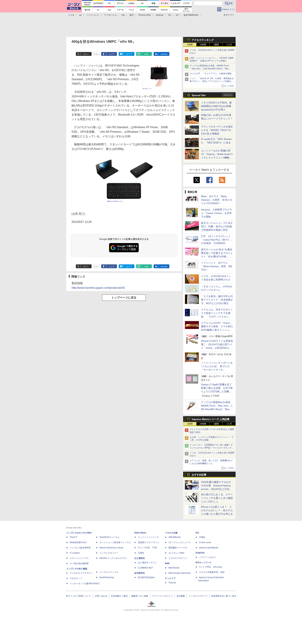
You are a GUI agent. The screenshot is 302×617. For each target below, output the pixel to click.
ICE (197, 533)
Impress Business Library (111, 547)
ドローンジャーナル (79, 558)
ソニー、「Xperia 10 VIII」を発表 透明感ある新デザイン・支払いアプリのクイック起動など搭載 (212, 81)
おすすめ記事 (199, 474)
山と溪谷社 (139, 558)
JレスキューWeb (176, 553)
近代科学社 (139, 573)
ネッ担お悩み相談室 (79, 563)
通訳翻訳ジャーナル (177, 547)
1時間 (190, 44)
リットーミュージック (148, 537)
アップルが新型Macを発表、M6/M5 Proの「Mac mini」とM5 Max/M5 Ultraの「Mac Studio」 (209, 68)
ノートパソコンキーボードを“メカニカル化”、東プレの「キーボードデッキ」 (217, 366)
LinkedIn (163, 54)
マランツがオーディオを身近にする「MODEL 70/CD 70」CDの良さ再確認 (217, 130)
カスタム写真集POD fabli (211, 572)
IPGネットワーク (204, 562)
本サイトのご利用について (78, 596)
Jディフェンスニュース (179, 542)
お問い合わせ (101, 596)
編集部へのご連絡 (139, 596)
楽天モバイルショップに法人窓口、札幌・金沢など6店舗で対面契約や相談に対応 (217, 226)
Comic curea (205, 542)
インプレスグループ (198, 596)
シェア (111, 54)
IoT (177, 15)
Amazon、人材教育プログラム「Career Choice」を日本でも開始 (216, 213)
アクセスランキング (203, 40)
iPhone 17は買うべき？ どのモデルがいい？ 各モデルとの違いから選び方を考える (217, 510)
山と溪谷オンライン (147, 562)
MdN (167, 563)
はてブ (129, 54)
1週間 (216, 44)
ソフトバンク (93, 15)
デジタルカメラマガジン (81, 573)
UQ (123, 15)
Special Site (199, 95)
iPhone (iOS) (145, 15)
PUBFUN (200, 553)
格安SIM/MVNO (191, 15)
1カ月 (229, 44)
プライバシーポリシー (162, 596)
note (146, 54)
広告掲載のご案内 (119, 596)
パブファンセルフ (207, 557)
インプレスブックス (108, 572)
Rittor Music (140, 533)
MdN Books (173, 568)
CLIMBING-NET (145, 568)
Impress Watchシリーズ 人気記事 (210, 419)
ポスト (86, 54)
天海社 (202, 537)
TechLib (172, 582)
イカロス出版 (171, 533)
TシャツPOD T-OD (147, 547)
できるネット (76, 578)
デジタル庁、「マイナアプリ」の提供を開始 (211, 73)
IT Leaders (75, 553)
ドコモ (71, 15)
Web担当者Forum (78, 542)
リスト (96, 54)
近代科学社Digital (146, 577)
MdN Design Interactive (179, 573)
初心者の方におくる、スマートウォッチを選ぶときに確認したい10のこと (217, 498)
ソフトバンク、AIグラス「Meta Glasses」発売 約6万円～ (216, 266)
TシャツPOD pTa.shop (210, 567)
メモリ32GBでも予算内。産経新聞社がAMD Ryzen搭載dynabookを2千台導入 (216, 106)
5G (169, 15)
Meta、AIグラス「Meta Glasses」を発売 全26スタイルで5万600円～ (216, 200)
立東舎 (141, 553)
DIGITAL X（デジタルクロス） (113, 558)
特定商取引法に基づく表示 (223, 596)
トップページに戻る (123, 297)
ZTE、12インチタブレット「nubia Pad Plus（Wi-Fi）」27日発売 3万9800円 (217, 240)
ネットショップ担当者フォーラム (115, 542)
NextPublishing (106, 577)
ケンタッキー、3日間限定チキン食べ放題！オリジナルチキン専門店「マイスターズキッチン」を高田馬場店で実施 (211, 448)
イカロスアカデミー (177, 558)
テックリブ (170, 578)
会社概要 (181, 596)
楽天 (132, 15)
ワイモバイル (110, 15)
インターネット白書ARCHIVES (84, 583)
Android (159, 15)
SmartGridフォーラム (109, 537)
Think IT (73, 537)
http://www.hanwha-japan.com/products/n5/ (98, 287)
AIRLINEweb (174, 537)
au (80, 15)
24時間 (203, 44)
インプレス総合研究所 (80, 547)
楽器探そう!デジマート (148, 542)
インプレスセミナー (108, 553)
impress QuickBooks (208, 547)
